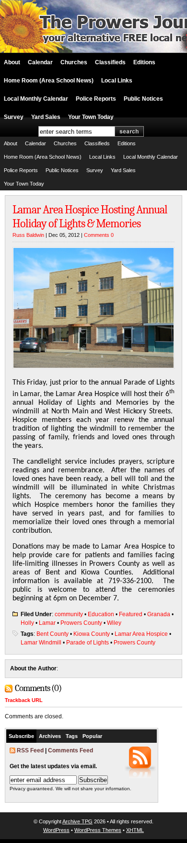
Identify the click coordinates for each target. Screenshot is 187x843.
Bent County (52, 634)
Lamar (47, 623)
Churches (73, 62)
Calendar (40, 62)
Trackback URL (24, 700)
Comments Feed (70, 750)
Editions (144, 62)
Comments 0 (99, 235)
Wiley (114, 623)
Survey (13, 117)
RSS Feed (30, 750)
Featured (130, 614)
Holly (27, 623)
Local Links (116, 80)
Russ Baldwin (28, 235)
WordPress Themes (97, 830)
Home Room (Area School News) (49, 80)
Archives (50, 736)
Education (101, 614)
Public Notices (143, 98)
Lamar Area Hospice (141, 634)
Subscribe (21, 736)
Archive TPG (77, 821)
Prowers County (81, 623)
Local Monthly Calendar (36, 98)
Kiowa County (91, 634)
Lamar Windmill (41, 642)
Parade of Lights (87, 642)
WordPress (56, 830)
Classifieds (110, 62)
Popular (92, 736)
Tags (72, 736)
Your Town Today (91, 117)
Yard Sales (45, 117)
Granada (158, 614)
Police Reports (96, 98)
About (12, 62)
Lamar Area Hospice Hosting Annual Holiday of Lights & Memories (89, 216)
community (69, 614)
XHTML (135, 830)
